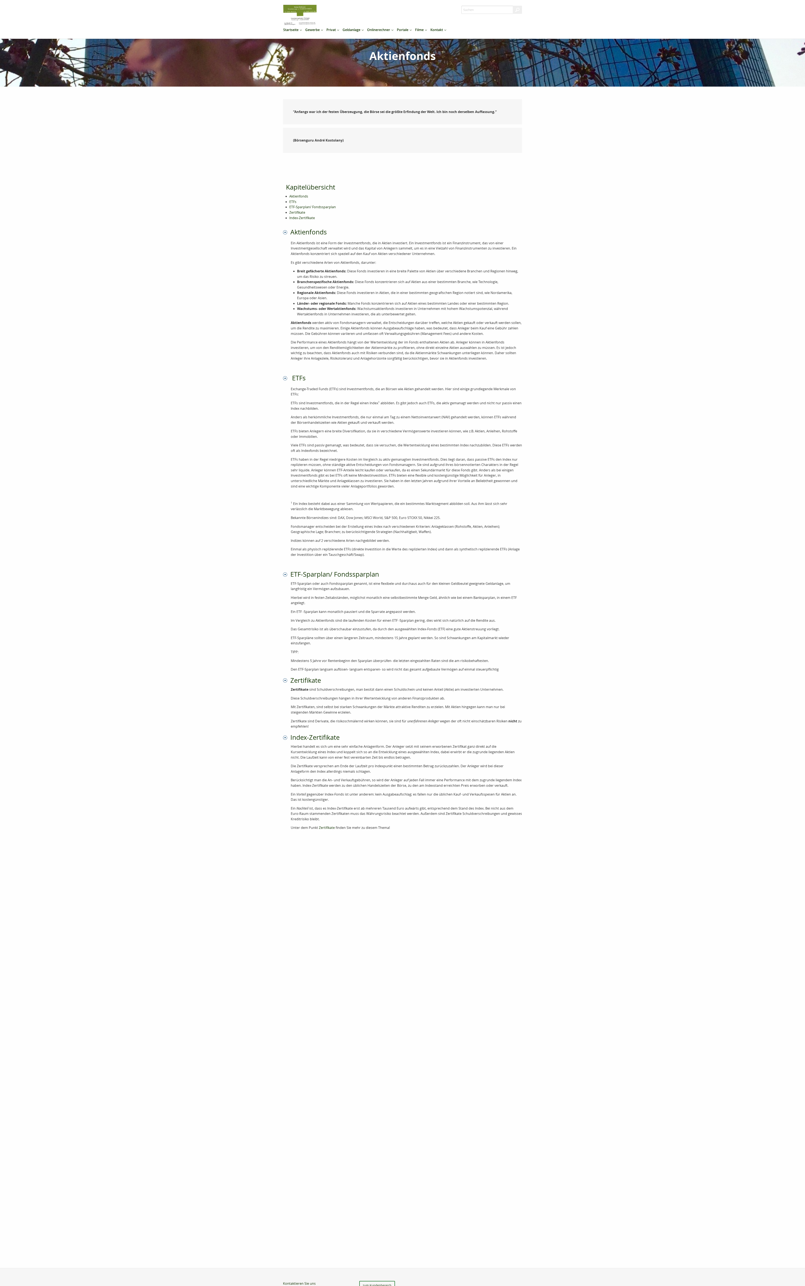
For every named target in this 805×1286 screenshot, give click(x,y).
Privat (331, 29)
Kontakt (436, 29)
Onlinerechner (378, 29)
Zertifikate (297, 212)
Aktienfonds (298, 196)
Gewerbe (312, 29)
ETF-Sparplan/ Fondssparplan (312, 207)
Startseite (291, 29)
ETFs (292, 201)
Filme (419, 29)
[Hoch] (286, 232)
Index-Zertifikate (302, 218)
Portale (402, 29)
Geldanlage (351, 29)
